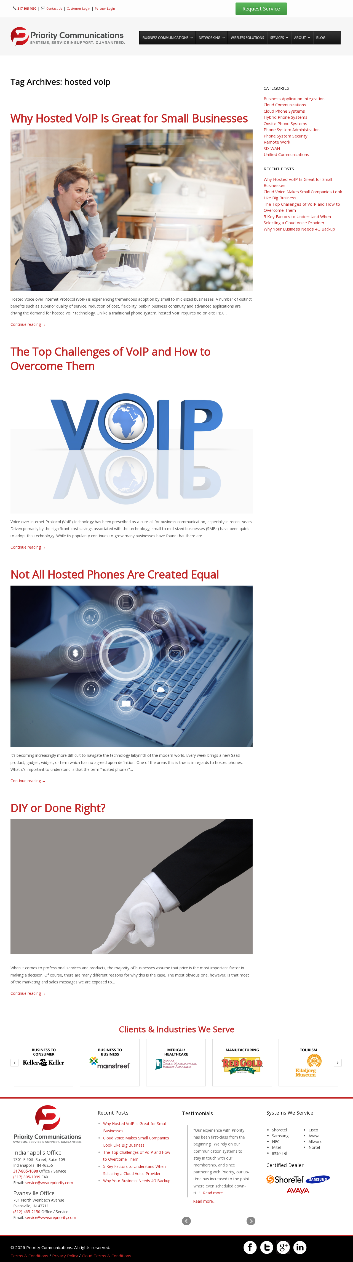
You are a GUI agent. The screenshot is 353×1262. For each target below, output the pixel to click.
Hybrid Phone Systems (285, 117)
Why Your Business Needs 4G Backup (299, 229)
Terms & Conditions (29, 1255)
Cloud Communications (285, 104)
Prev (186, 1221)
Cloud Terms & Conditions (106, 1255)
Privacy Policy (65, 1255)
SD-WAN (272, 148)
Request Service (261, 8)
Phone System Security (285, 136)
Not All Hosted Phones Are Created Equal (114, 574)
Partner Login (105, 8)
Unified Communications (286, 154)
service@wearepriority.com (49, 1182)
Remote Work (277, 142)
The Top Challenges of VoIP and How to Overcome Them (110, 358)
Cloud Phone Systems (284, 111)
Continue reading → (28, 324)
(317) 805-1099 (26, 1176)
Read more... (204, 1201)
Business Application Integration (294, 98)
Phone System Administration (292, 129)
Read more (205, 1192)
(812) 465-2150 (26, 1211)
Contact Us (54, 8)
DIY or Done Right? (57, 807)
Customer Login (78, 8)
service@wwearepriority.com (50, 1217)
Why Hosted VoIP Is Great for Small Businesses (129, 118)
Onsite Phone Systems (285, 123)
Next (251, 1221)
